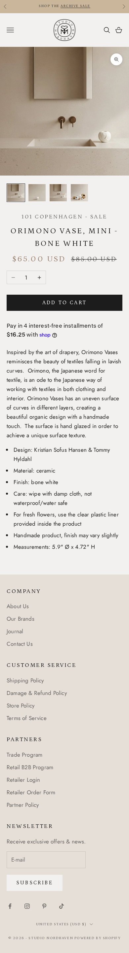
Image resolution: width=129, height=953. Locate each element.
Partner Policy (23, 805)
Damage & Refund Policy (37, 693)
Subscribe (34, 883)
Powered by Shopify (97, 938)
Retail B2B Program (30, 767)
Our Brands (20, 619)
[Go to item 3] (58, 192)
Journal (15, 631)
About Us (18, 606)
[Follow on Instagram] (27, 906)
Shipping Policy (25, 680)
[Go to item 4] (79, 192)
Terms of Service (27, 718)
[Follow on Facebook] (10, 906)
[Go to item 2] (37, 192)
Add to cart (64, 303)
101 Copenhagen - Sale (65, 217)
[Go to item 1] (16, 192)
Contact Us (20, 644)
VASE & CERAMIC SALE (47, 7)
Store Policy (20, 705)
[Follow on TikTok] (61, 906)
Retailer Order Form (31, 792)
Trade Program (24, 755)
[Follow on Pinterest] (44, 906)
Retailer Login (23, 780)
